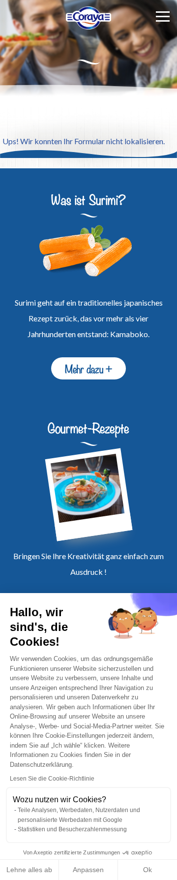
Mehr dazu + (88, 368)
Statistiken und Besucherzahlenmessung (72, 829)
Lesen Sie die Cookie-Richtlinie (52, 778)
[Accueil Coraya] (88, 18)
